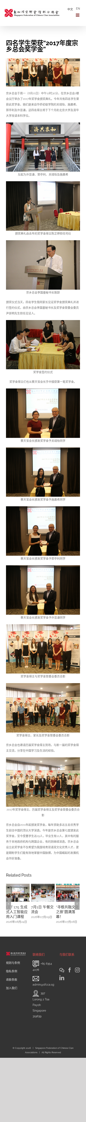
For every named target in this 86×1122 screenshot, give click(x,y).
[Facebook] (69, 984)
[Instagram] (77, 984)
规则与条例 (13, 977)
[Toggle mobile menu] (78, 15)
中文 (70, 9)
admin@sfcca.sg (43, 999)
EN (78, 8)
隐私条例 (11, 985)
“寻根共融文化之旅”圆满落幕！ (42, 912)
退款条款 (11, 994)
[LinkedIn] (61, 992)
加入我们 (11, 1002)
